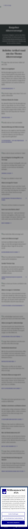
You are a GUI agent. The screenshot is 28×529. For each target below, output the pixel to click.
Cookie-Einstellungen (13, 514)
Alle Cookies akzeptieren (13, 522)
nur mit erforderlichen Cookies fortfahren (13, 518)
